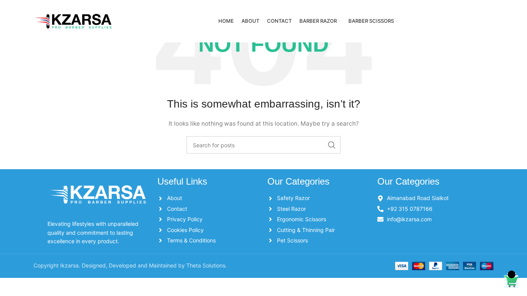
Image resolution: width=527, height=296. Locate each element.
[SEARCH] (332, 145)
